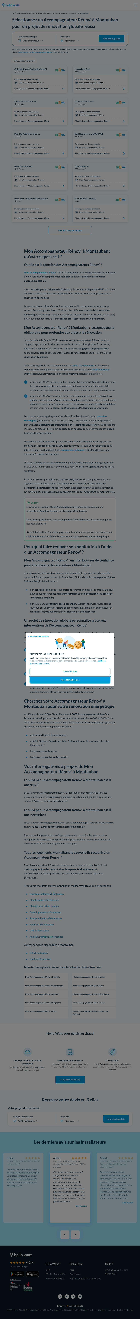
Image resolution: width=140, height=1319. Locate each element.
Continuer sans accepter (38, 636)
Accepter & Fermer (70, 679)
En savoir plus (70, 671)
